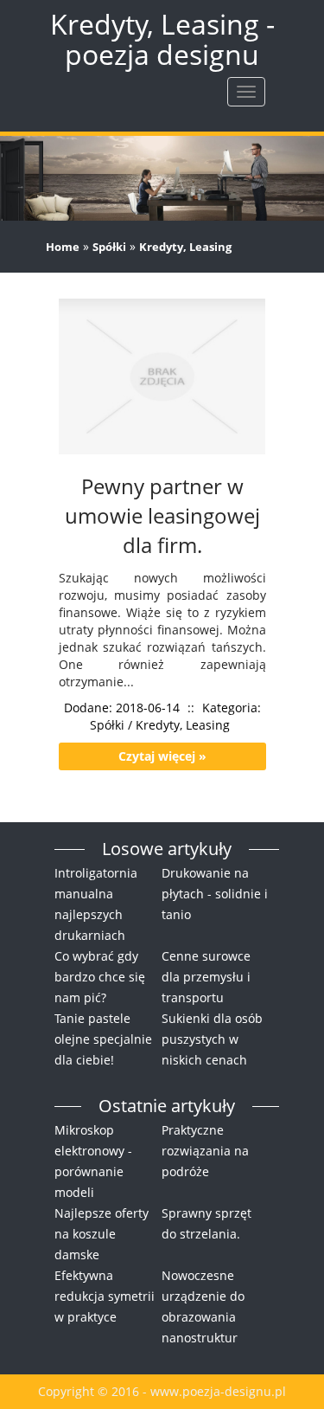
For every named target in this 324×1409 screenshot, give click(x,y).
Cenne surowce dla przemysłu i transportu (206, 977)
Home (62, 246)
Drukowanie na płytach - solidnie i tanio (215, 894)
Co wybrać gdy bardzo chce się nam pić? (99, 977)
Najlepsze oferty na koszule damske (101, 1234)
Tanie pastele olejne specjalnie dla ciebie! (103, 1039)
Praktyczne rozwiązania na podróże (205, 1151)
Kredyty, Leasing (185, 246)
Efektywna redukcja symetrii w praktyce (104, 1296)
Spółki (109, 246)
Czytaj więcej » (162, 756)
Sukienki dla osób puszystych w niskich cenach (212, 1039)
